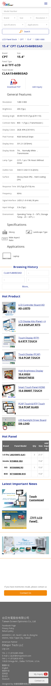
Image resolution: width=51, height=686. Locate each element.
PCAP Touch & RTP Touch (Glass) (31, 403)
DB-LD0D (24, 423)
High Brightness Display (30, 370)
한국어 (5, 676)
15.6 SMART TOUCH (30, 390)
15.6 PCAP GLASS (28, 407)
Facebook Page (9, 625)
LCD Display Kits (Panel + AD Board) (32, 321)
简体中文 (6, 670)
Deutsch (5, 679)
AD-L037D (24, 308)
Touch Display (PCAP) (29, 354)
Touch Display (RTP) (28, 337)
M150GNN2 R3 (16, 467)
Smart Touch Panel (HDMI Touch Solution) (31, 387)
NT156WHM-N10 (18, 474)
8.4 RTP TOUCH (27, 341)
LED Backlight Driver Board (32, 420)
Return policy (7, 631)
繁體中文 (6, 665)
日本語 (5, 673)
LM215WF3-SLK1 (17, 454)
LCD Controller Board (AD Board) (31, 305)
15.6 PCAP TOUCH (29, 357)
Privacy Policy (8, 628)
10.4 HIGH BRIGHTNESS (26, 376)
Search (27, 31)
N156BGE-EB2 (16, 461)
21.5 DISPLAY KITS (29, 324)
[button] (9, 18)
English (5, 668)
